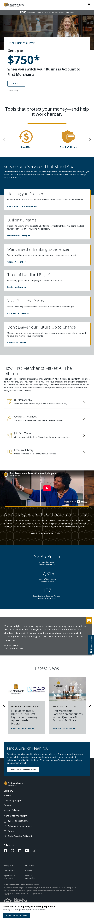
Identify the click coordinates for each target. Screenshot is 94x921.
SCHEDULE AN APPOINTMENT (23, 769)
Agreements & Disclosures (9, 876)
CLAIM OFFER (16, 83)
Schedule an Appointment (20, 826)
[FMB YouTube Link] (27, 851)
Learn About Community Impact (47, 533)
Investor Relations (12, 810)
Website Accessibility (30, 876)
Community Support (13, 800)
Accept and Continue (16, 915)
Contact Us (13, 831)
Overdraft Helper (68, 147)
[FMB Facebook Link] (5, 851)
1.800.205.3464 (21, 821)
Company (8, 790)
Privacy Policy (9, 865)
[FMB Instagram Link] (12, 851)
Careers (7, 805)
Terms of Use (9, 870)
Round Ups (26, 147)
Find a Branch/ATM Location (21, 836)
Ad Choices (29, 865)
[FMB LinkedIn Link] (19, 851)
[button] (23, 206)
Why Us (7, 795)
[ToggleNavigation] (89, 4)
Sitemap (28, 870)
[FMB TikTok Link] (35, 851)
